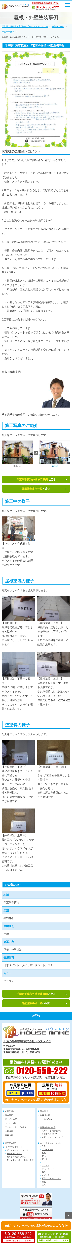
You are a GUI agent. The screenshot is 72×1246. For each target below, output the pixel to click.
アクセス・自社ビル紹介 (15, 1127)
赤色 (44, 1172)
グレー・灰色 (47, 1149)
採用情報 (9, 1135)
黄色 (44, 1156)
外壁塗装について (49, 1134)
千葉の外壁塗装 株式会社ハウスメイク (27, 1041)
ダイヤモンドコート (13, 1147)
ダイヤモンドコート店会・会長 (20, 1160)
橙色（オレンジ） (49, 1169)
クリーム (45, 1166)
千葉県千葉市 (8, 31)
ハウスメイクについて (51, 1131)
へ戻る (36, 488)
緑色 (44, 1185)
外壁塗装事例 (58, 26)
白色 (44, 1146)
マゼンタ (45, 1175)
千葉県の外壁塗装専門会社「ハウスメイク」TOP (25, 26)
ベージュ (45, 1162)
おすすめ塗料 (11, 1143)
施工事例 (44, 1111)
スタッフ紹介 (11, 1123)
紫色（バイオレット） (51, 1178)
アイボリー (46, 1159)
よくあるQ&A (46, 1119)
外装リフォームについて (52, 1137)
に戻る (36, 479)
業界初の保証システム (16, 1157)
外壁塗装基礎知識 (47, 1127)
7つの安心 (9, 1111)
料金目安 (9, 1115)
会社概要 (9, 1131)
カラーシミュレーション (50, 1143)
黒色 (44, 1153)
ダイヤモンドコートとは (17, 1150)
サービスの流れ (12, 1119)
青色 (44, 1182)
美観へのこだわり (14, 1153)
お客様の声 (45, 1115)
